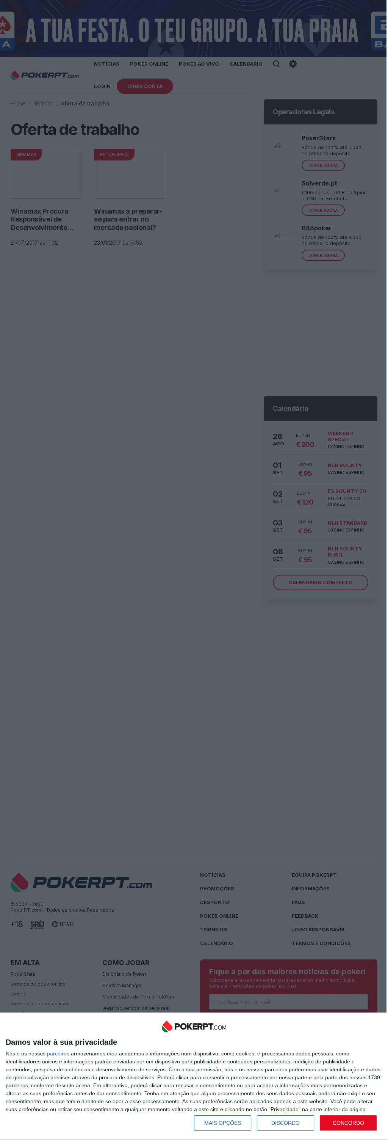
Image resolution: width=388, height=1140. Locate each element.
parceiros (58, 1053)
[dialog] (194, 1076)
